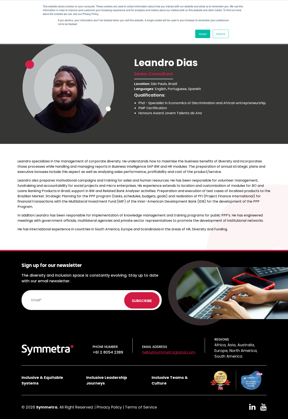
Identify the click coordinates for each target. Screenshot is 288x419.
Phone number (105, 346)
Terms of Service (141, 407)
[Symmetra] (48, 349)
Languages (143, 88)
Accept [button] (203, 34)
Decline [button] (220, 34)
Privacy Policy (109, 407)
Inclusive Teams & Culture (170, 380)
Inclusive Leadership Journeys (106, 380)
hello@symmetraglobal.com (168, 352)
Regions (221, 339)
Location (141, 83)
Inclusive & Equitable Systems (42, 380)
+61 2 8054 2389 (108, 352)
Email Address (154, 346)
